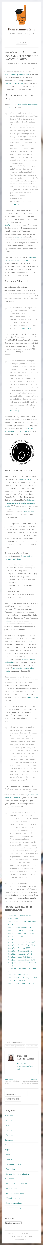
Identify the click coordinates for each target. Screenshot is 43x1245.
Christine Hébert (29, 63)
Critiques (8, 1120)
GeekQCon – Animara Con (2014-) (20, 933)
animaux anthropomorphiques (17, 75)
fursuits (31, 641)
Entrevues (9, 1140)
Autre (8, 1125)
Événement (9, 1145)
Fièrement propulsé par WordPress (21, 1233)
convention (20, 1046)
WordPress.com (21, 1239)
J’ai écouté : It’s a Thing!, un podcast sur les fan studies (30, 1081)
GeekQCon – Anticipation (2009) (20, 974)
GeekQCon (19, 1042)
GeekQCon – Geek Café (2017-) (19, 957)
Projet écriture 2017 (14, 1164)
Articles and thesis (13, 1188)
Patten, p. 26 (27, 328)
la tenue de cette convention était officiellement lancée (20, 503)
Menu (22, 43)
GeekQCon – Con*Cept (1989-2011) (21, 945)
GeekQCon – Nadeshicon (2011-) (20, 954)
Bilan (8, 1154)
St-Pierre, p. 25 (16, 411)
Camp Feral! (19, 237)
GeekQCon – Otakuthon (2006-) (20, 930)
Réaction (9, 1135)
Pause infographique (14, 1208)
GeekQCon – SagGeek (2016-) (19, 927)
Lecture (9, 1130)
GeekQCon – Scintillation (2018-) (20, 983)
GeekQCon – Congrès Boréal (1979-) (21, 960)
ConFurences (10, 225)
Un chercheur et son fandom (17, 1174)
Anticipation (29, 512)
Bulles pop (9, 1116)
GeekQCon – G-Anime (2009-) (19, 948)
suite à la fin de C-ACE (28, 479)
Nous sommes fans (21, 29)
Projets (7, 1150)
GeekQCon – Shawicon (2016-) (19, 951)
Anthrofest (9, 1046)
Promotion (10, 1169)
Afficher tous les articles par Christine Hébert (25, 1066)
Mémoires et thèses (14, 1198)
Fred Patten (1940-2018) (14, 83)
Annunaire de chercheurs (16, 1183)
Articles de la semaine (15, 1193)
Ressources (9, 1179)
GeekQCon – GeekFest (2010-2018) (21, 942)
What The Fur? (32, 1046)
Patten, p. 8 (14, 204)
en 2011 (7, 621)
